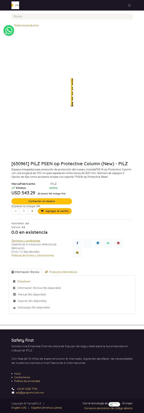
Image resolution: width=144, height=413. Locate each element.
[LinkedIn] (98, 243)
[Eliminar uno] (15, 211)
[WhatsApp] (108, 243)
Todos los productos (26, 25)
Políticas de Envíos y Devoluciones (32, 255)
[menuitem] (18, 407)
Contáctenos (22, 377)
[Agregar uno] (32, 211)
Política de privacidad (27, 381)
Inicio (17, 373)
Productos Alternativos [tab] (63, 272)
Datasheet (23, 281)
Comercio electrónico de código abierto (108, 408)
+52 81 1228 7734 (27, 389)
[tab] (25, 272)
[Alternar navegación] (129, 5)
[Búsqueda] (129, 16)
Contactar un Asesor (41, 201)
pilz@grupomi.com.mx (30, 392)
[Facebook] (77, 243)
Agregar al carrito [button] (57, 211)
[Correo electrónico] (77, 252)
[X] (87, 243)
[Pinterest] (118, 243)
